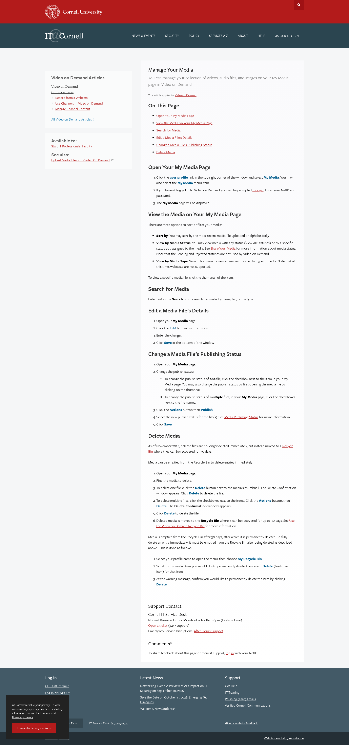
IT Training (232, 692)
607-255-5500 (119, 723)
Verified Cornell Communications (248, 705)
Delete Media (165, 152)
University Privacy (22, 717)
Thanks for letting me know (34, 728)
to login (258, 190)
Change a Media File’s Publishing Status (184, 144)
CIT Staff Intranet (57, 686)
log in (230, 652)
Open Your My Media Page (175, 115)
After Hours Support (208, 630)
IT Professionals (70, 146)
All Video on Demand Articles (71, 119)
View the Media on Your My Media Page (184, 122)
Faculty (87, 146)
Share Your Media (222, 248)
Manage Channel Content (72, 108)
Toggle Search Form (299, 5)
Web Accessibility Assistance (284, 738)
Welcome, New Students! (157, 708)
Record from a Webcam (71, 97)
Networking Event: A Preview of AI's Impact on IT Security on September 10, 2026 (173, 688)
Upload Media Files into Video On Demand (80, 160)
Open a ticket (157, 625)
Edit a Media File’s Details (174, 137)
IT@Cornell (64, 35)
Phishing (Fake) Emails (240, 698)
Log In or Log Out (57, 692)
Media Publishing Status (241, 416)
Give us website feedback (241, 723)
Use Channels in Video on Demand (79, 103)
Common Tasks (62, 91)
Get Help (231, 685)
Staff (54, 146)
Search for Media (168, 130)
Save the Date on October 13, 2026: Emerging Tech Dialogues (174, 700)
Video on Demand (186, 95)
